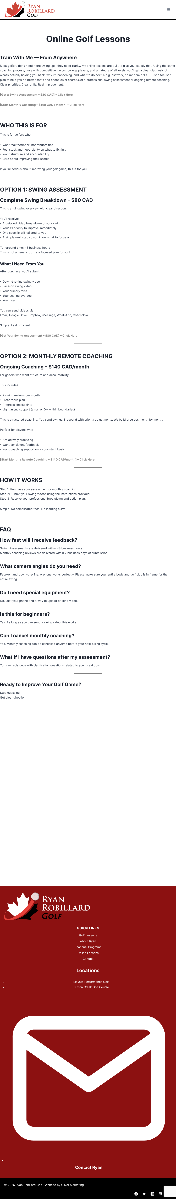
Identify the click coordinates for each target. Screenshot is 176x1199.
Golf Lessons (88, 935)
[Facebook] (136, 1193)
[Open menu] (169, 9)
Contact (88, 958)
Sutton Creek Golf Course (91, 987)
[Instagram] (152, 1193)
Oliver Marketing (72, 1185)
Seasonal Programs (88, 947)
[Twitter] (144, 1193)
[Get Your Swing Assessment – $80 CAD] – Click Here (38, 335)
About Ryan (88, 941)
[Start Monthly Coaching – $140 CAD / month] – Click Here (42, 105)
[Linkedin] (160, 1193)
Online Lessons (88, 953)
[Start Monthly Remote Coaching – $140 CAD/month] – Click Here (47, 459)
